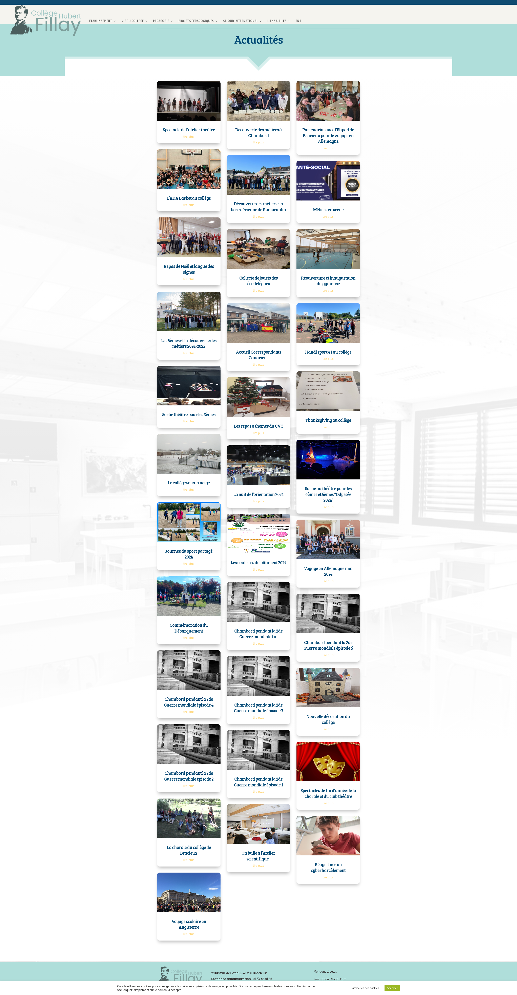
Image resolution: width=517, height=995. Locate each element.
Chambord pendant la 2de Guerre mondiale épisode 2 (188, 776)
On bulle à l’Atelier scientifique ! (258, 856)
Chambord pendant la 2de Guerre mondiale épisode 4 (188, 702)
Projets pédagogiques (196, 21)
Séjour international (240, 21)
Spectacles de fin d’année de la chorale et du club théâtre (328, 793)
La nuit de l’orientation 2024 (258, 494)
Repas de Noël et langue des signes (189, 269)
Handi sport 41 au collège (328, 352)
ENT (299, 21)
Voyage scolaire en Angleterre (188, 924)
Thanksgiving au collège (328, 420)
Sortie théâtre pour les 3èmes (188, 414)
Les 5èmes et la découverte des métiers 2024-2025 (188, 343)
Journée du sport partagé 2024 (188, 554)
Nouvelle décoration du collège (328, 719)
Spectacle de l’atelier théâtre (189, 129)
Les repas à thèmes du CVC (258, 426)
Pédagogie (161, 21)
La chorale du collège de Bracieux (189, 850)
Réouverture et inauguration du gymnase (328, 281)
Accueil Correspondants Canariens (258, 355)
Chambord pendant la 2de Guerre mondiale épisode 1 (258, 782)
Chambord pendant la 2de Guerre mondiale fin (258, 634)
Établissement (100, 21)
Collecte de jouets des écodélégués (258, 281)
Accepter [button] (392, 988)
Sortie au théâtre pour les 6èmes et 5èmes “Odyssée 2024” (328, 494)
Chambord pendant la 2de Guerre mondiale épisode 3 (258, 708)
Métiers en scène (328, 209)
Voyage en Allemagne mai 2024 (328, 571)
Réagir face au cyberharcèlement (328, 867)
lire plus (188, 137)
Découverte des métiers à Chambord (258, 132)
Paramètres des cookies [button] (365, 988)
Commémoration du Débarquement (189, 628)
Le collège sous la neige (189, 482)
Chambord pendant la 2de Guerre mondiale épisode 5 (328, 645)
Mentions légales (325, 971)
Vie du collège (133, 21)
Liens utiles (276, 21)
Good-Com (338, 979)
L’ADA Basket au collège (189, 198)
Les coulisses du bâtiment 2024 (258, 562)
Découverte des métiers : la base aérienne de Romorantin (258, 206)
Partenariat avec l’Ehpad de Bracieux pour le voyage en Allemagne (328, 135)
